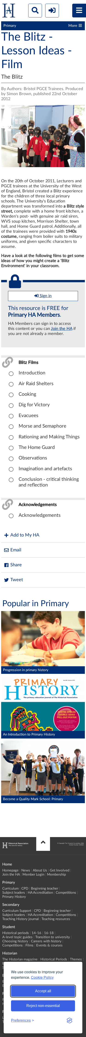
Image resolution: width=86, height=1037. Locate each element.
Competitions (66, 892)
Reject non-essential (43, 1006)
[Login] (52, 10)
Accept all (43, 991)
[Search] (35, 10)
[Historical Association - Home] (15, 847)
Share (16, 565)
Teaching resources (56, 919)
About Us (40, 870)
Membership (56, 874)
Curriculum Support (16, 911)
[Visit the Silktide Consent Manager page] (69, 1020)
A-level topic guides (17, 937)
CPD (24, 888)
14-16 (36, 933)
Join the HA (61, 329)
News (25, 870)
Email (15, 550)
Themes (76, 959)
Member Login (33, 874)
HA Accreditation (40, 892)
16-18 (49, 933)
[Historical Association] (8, 11)
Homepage (10, 870)
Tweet (16, 580)
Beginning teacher (44, 888)
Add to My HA (24, 535)
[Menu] (79, 10)
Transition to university (52, 937)
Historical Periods (53, 959)
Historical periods (15, 933)
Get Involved (59, 870)
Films (29, 945)
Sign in (45, 296)
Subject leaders (13, 892)
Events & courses (49, 945)
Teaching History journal (20, 919)
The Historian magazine (20, 959)
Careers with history (46, 941)
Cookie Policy (42, 977)
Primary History (14, 897)
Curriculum (10, 888)
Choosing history (15, 941)
